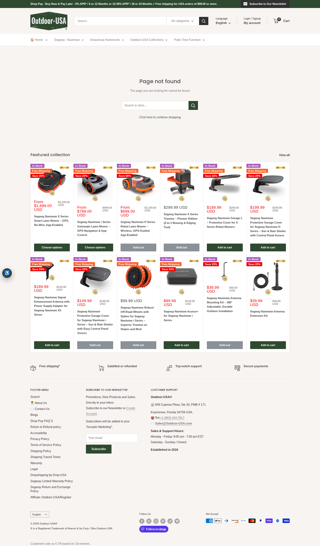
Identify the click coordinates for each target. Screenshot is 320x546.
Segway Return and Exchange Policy (50, 489)
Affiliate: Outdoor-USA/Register (50, 497)
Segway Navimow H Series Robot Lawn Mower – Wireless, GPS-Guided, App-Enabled (138, 228)
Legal (34, 469)
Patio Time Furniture (187, 39)
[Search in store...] (193, 105)
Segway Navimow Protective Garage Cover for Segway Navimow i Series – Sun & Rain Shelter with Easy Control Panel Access (95, 322)
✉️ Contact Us (39, 408)
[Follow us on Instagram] (156, 521)
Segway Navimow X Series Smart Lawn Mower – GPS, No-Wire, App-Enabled (51, 221)
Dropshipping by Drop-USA (48, 475)
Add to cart (225, 247)
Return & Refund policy (45, 426)
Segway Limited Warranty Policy (51, 481)
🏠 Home (37, 39)
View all (284, 155)
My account (252, 23)
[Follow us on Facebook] (141, 521)
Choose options (52, 247)
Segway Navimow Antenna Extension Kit (267, 313)
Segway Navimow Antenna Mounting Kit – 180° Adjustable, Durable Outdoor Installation (224, 304)
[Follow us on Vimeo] (177, 521)
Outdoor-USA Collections (147, 39)
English (36, 514)
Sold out (138, 247)
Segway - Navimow (67, 39)
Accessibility (38, 433)
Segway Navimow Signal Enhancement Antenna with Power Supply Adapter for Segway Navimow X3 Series (52, 306)
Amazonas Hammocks (105, 39)
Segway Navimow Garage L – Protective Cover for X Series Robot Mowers (224, 222)
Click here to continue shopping (160, 117)
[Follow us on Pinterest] (163, 521)
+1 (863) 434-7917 (172, 417)
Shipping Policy (40, 451)
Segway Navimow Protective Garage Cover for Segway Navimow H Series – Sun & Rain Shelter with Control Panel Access (268, 226)
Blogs (34, 414)
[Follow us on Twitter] (148, 521)
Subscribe (98, 449)
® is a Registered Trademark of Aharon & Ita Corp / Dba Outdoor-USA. (71, 528)
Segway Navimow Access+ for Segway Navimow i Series (181, 316)
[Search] (203, 21)
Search (35, 396)
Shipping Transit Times (45, 457)
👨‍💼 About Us (38, 403)
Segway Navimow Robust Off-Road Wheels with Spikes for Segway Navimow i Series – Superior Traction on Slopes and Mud (137, 318)
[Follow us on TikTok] (170, 521)
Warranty (36, 463)
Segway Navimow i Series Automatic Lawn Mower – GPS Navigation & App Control (94, 228)
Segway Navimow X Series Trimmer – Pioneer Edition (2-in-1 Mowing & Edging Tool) (181, 221)
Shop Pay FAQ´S (41, 421)
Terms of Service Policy (45, 444)
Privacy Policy (39, 439)
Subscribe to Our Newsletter (267, 3)
